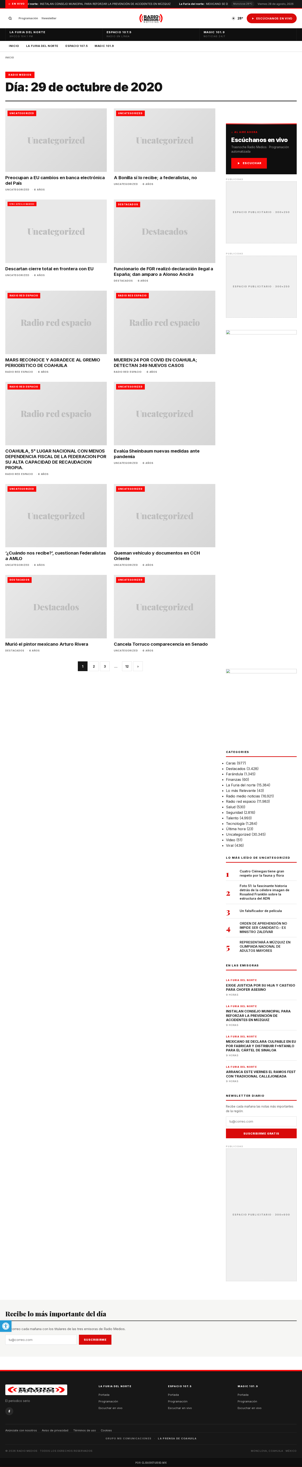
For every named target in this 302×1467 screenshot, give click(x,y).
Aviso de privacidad (55, 1430)
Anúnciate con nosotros (21, 1430)
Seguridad (234, 812)
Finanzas (233, 779)
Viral (229, 845)
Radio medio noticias (243, 796)
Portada (104, 1394)
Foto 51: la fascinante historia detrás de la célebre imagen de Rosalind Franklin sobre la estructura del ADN (264, 892)
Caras (231, 763)
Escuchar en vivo (110, 1408)
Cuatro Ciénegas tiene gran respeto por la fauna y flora (262, 873)
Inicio (14, 46)
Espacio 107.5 (76, 46)
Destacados (235, 768)
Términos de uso (84, 1430)
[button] (5, 1326)
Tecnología (235, 823)
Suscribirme (95, 1339)
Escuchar (252, 163)
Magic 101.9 (104, 46)
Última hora (236, 829)
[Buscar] (10, 18)
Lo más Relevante (241, 790)
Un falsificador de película (261, 911)
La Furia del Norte (42, 46)
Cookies (106, 1430)
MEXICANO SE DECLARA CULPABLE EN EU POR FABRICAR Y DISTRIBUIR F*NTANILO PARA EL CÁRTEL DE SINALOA (261, 1045)
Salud (230, 807)
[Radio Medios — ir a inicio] (151, 18)
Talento (232, 818)
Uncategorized (238, 834)
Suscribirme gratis (261, 1133)
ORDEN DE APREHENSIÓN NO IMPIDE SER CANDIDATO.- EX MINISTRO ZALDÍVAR (263, 928)
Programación (28, 18)
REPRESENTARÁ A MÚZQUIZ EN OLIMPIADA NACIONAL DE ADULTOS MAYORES (265, 946)
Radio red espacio (241, 801)
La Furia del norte (241, 785)
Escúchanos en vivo (274, 18)
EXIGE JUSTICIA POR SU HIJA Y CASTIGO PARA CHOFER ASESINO (260, 987)
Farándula (234, 774)
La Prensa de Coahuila (177, 1438)
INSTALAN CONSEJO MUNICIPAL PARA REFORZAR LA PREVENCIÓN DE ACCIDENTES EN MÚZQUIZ (94, 4)
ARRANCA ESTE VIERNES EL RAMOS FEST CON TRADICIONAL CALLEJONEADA (261, 1074)
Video (230, 840)
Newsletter (49, 18)
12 (127, 666)
